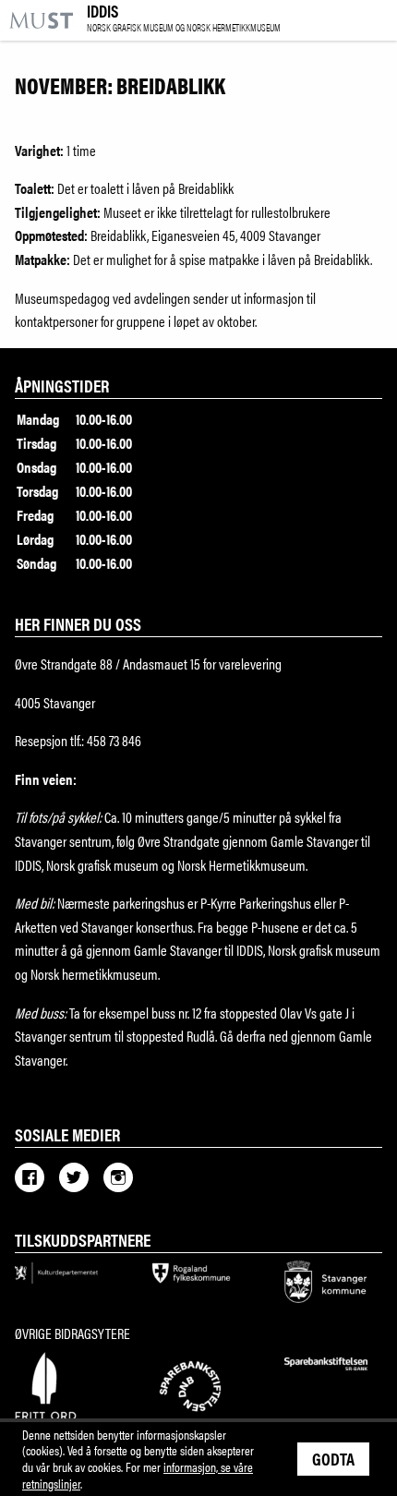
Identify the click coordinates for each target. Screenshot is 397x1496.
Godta (333, 1458)
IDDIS (184, 18)
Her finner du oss (78, 623)
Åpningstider (62, 385)
